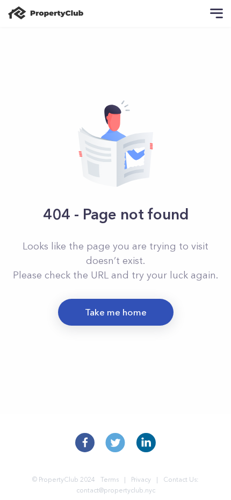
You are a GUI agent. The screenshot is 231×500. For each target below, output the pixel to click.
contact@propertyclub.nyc (115, 490)
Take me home (116, 312)
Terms (109, 479)
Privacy (141, 479)
